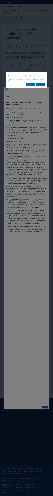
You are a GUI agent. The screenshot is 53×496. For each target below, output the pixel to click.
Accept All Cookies (40, 84)
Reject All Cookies (30, 84)
